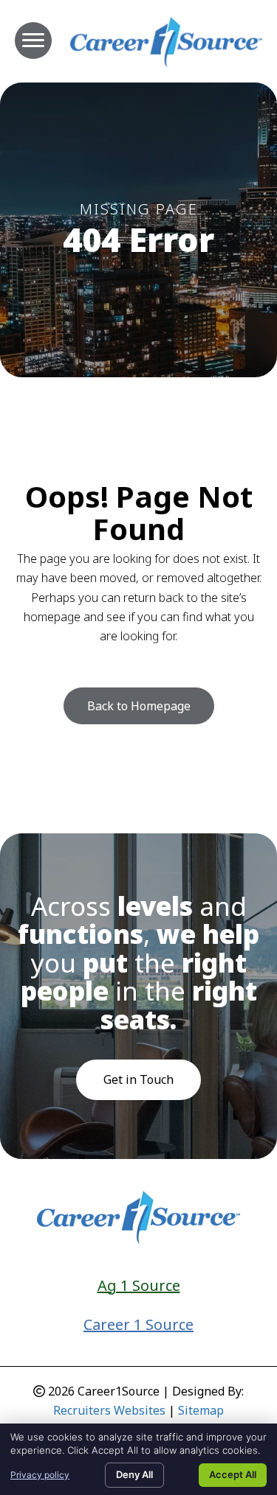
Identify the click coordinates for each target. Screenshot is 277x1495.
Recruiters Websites (109, 1410)
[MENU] (33, 40)
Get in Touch (138, 1079)
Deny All (134, 1474)
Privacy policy (39, 1474)
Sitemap (201, 1410)
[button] (139, 705)
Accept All (232, 1474)
